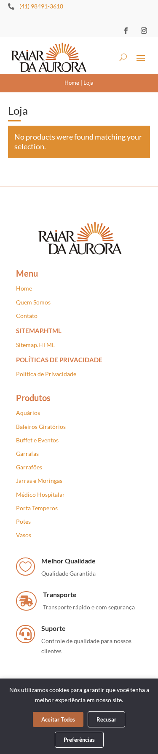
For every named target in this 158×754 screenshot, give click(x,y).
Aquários (28, 412)
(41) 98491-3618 (41, 6)
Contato (26, 315)
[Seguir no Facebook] (125, 30)
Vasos (23, 535)
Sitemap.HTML (35, 344)
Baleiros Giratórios (41, 426)
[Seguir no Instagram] (143, 30)
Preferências (79, 739)
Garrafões (29, 467)
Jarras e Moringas (39, 480)
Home (71, 82)
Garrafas (27, 453)
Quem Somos (33, 302)
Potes (23, 521)
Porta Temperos (37, 508)
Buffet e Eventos (37, 440)
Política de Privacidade (46, 373)
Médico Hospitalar (40, 494)
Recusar (106, 719)
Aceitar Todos (58, 719)
